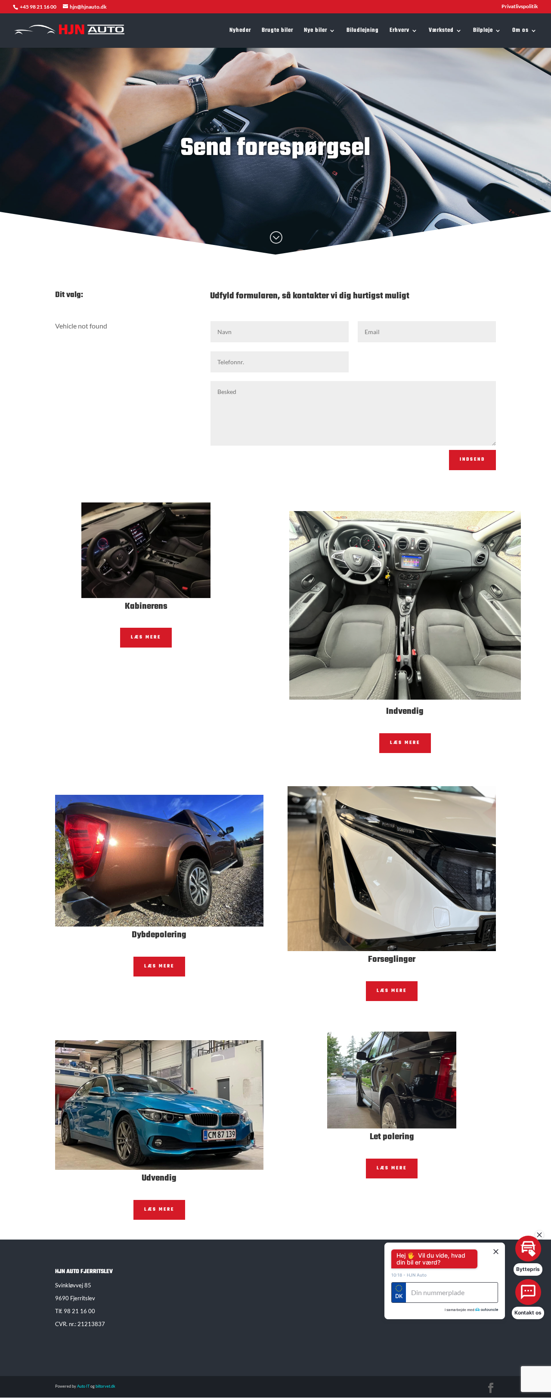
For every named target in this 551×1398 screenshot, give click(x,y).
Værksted (441, 31)
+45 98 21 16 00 (38, 6)
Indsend (472, 459)
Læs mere (146, 637)
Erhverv (399, 31)
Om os (520, 31)
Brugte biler (277, 31)
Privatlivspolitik (519, 6)
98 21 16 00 (79, 1311)
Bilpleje (483, 31)
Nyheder (240, 31)
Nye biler (315, 31)
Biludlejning (363, 31)
